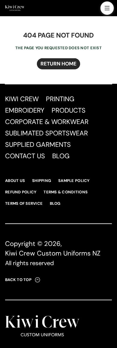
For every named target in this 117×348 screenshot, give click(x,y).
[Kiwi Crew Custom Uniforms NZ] (15, 8)
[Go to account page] (94, 9)
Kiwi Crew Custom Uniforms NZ (52, 253)
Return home (58, 63)
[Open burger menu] (107, 8)
